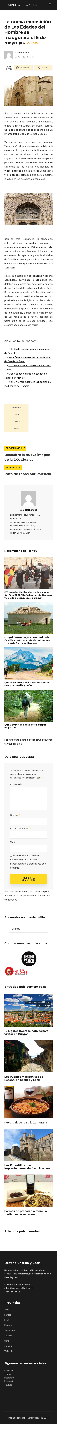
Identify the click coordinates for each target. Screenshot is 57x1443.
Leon (6, 1320)
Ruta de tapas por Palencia (27, 474)
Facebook (8, 1370)
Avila (6, 1309)
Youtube (8, 1385)
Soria (6, 1341)
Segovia (8, 1335)
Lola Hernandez (28, 510)
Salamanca (9, 1330)
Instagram (9, 1378)
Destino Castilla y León (21, 5)
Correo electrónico (20, 828)
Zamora (8, 1346)
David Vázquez (35, 1418)
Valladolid (8, 1351)
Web (12, 842)
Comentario (17, 784)
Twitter (7, 1374)
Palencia (8, 1325)
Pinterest (8, 1381)
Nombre (15, 815)
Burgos (7, 1315)
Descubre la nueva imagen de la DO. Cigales (27, 457)
